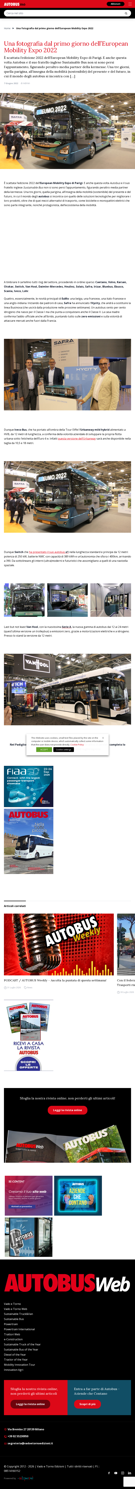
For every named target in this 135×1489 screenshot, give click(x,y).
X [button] (103, 737)
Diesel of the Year (15, 1354)
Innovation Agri (13, 1370)
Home (7, 28)
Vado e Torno (12, 1304)
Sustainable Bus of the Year (21, 1349)
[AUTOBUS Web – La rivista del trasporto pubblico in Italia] (14, 4)
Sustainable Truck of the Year (22, 1344)
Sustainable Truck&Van (18, 1314)
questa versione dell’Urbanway (77, 438)
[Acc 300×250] (78, 1196)
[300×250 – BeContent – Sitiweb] (29, 1196)
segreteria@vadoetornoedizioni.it (30, 1443)
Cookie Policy (77, 744)
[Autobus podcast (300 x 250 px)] (29, 1237)
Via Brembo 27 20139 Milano (25, 1429)
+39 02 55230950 (17, 1436)
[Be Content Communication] (26, 1478)
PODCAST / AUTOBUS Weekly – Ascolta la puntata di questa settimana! (55, 980)
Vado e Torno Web (15, 1309)
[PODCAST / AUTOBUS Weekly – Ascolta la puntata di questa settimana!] (59, 944)
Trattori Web (12, 1334)
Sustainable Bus (14, 1319)
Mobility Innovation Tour (19, 1364)
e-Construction (13, 1339)
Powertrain (11, 1324)
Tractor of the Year (16, 1359)
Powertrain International (19, 1329)
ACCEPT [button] (44, 749)
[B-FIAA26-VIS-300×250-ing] (67, 786)
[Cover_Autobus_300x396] (67, 841)
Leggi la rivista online (67, 1110)
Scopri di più (87, 1404)
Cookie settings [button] (63, 749)
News (29, 987)
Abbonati (115, 3)
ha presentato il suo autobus (49, 552)
